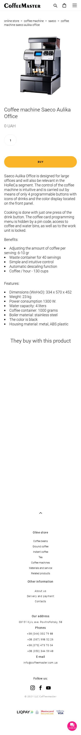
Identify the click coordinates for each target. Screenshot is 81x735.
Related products (40, 573)
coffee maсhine (34, 21)
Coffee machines (40, 562)
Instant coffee (40, 551)
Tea (40, 557)
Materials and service (40, 568)
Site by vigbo (41, 725)
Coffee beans (40, 541)
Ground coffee (40, 546)
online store (11, 21)
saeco (52, 21)
